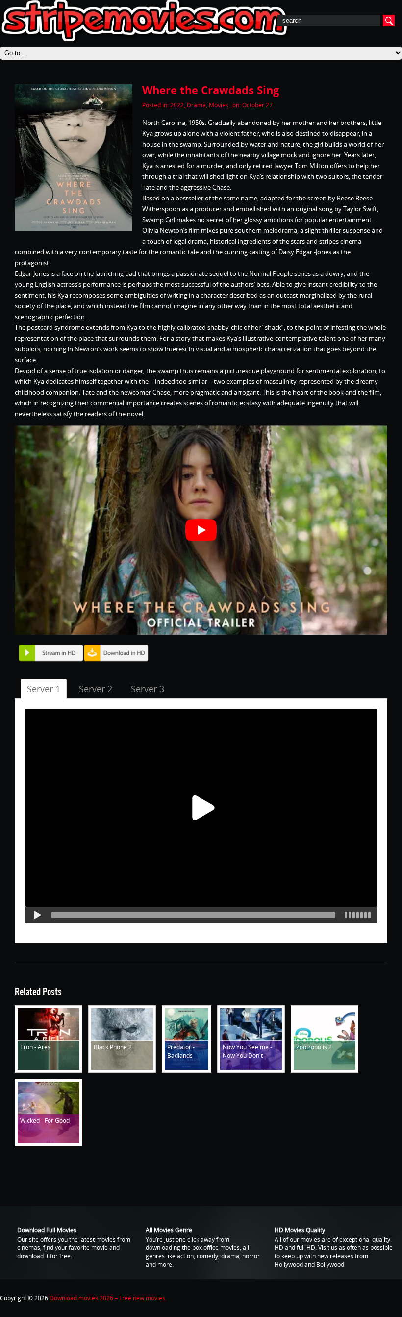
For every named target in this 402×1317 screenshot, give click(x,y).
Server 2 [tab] (95, 689)
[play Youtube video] (201, 530)
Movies (218, 105)
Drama (196, 105)
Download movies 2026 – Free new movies (107, 1298)
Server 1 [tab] (43, 689)
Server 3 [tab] (147, 689)
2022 (177, 105)
